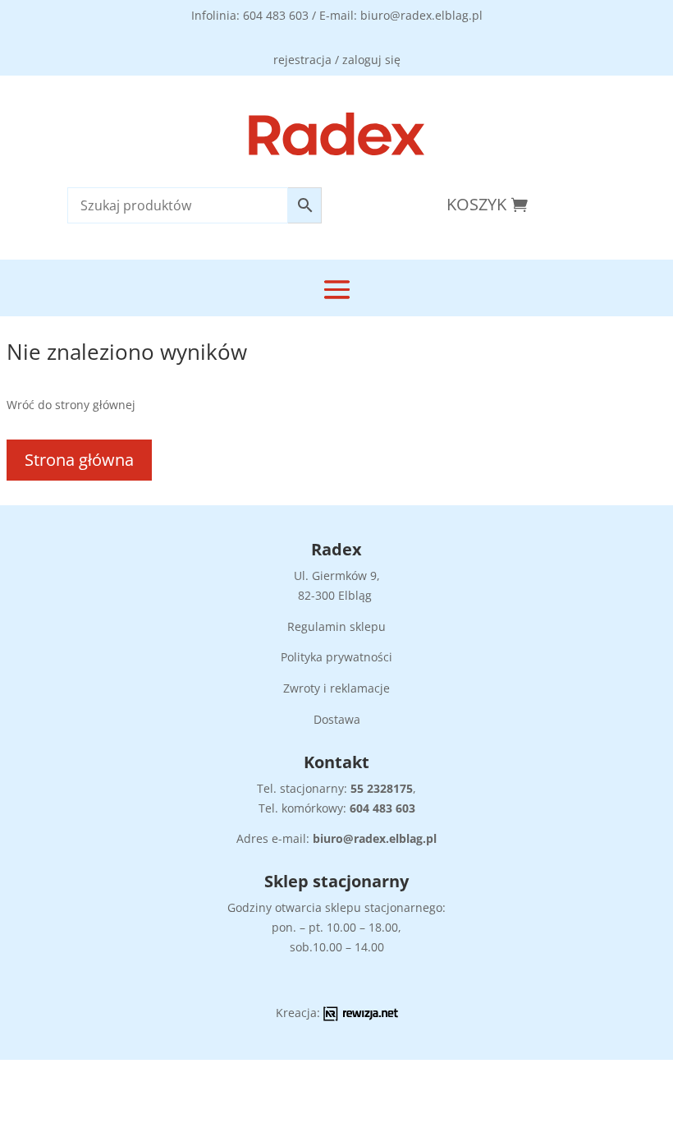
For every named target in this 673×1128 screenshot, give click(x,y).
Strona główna (79, 460)
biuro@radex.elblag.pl (375, 838)
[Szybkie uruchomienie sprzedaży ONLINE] (360, 1016)
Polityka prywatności (336, 657)
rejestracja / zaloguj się (337, 59)
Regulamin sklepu (336, 626)
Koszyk (476, 204)
